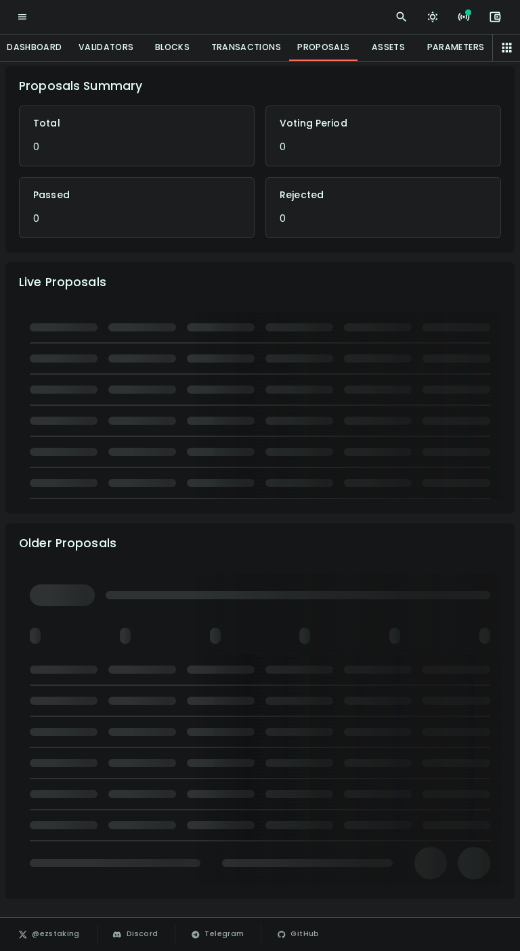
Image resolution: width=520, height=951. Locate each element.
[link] (50, 934)
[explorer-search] (401, 17)
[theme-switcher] (432, 17)
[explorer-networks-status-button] (464, 17)
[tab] (106, 47)
